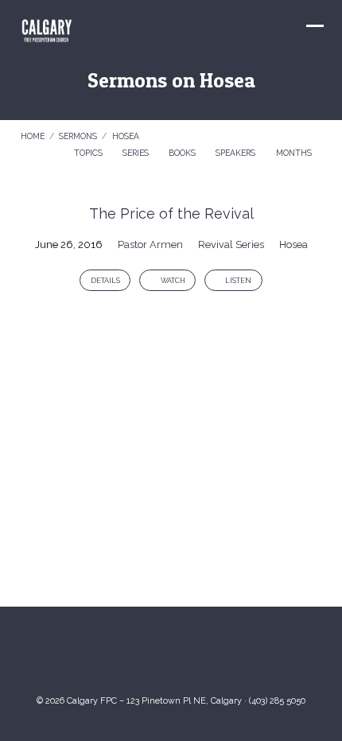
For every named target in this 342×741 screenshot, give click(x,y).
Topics (89, 152)
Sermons (78, 136)
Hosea (125, 136)
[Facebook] (187, 656)
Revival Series (231, 244)
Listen (237, 281)
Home (33, 136)
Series (136, 152)
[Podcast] (219, 656)
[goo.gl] (123, 656)
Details (105, 281)
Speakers (237, 152)
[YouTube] (155, 656)
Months (295, 152)
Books (183, 152)
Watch (172, 281)
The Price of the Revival (171, 213)
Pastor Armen (150, 244)
